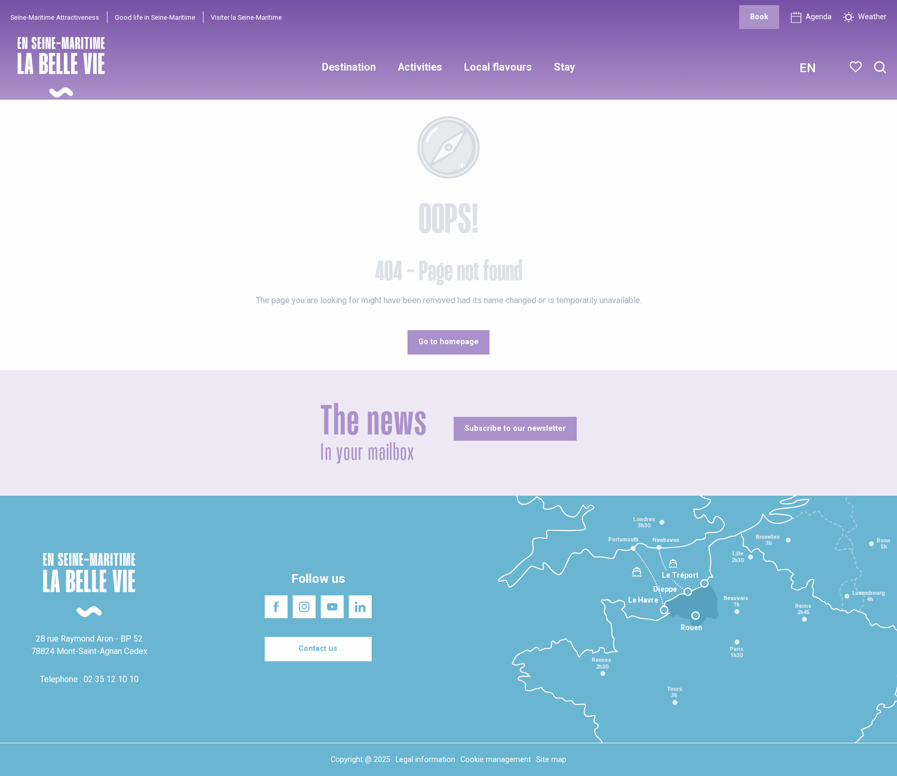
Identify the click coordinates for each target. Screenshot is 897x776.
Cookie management (495, 759)
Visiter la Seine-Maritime (246, 17)
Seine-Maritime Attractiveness (54, 17)
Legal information (425, 759)
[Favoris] (856, 67)
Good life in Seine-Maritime (155, 17)
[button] (880, 67)
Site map (551, 759)
